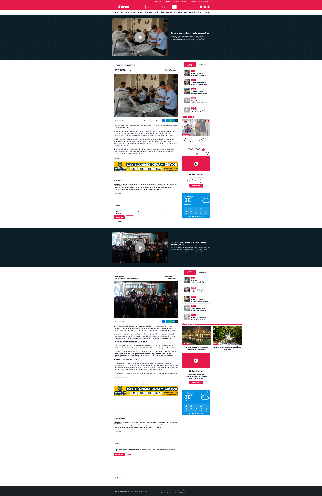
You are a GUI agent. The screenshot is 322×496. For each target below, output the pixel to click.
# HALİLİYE (127, 383)
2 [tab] (192, 150)
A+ (156, 120)
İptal (124, 418)
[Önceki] (185, 153)
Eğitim (172, 12)
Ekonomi (192, 12)
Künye (171, 490)
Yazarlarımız (162, 490)
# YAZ (134, 383)
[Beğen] (144, 120)
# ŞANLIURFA (118, 383)
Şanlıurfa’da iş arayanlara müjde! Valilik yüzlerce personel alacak (199, 112)
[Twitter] (205, 491)
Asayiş (156, 12)
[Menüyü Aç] (113, 6)
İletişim (185, 490)
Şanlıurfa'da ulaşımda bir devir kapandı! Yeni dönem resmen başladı (199, 93)
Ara (174, 7)
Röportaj (179, 12)
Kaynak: (117, 158)
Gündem (133, 12)
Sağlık (198, 12)
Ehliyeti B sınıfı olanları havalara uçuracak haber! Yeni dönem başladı (199, 102)
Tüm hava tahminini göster (196, 217)
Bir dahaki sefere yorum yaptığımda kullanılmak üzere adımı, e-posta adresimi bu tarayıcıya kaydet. (145, 212)
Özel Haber (148, 12)
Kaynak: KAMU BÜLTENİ (121, 379)
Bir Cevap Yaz (118, 180)
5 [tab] (203, 150)
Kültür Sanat (164, 12)
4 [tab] (199, 150)
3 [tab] (196, 150)
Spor (185, 12)
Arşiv (178, 490)
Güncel (193, 80)
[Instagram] (208, 491)
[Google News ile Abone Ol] (119, 120)
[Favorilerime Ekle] (149, 120)
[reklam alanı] (146, 166)
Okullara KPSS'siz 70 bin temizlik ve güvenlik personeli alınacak (200, 84)
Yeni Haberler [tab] (202, 64)
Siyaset (140, 12)
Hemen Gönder (196, 186)
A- (160, 120)
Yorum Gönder (119, 217)
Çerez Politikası (180, 492)
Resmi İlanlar (124, 12)
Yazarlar (115, 12)
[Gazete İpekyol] (123, 6)
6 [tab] (196, 153)
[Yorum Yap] (152, 120)
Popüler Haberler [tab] (190, 65)
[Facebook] (201, 491)
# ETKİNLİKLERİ (143, 383)
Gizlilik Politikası (166, 492)
